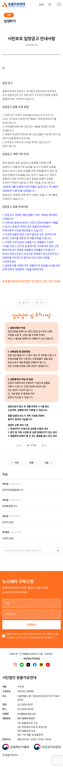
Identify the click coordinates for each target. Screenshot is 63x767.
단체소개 (13, 654)
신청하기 (31, 624)
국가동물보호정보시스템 (31, 654)
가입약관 (48, 654)
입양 (9, 15)
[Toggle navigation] (59, 4)
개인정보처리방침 (31, 658)
